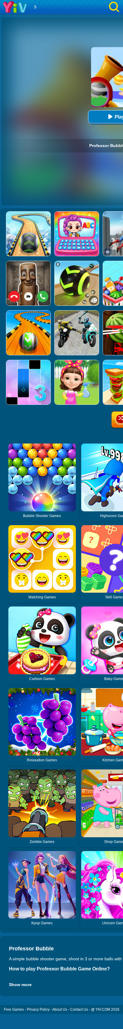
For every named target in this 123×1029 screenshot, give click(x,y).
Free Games (14, 1009)
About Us (59, 1009)
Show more (20, 984)
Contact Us (79, 1009)
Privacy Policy (38, 1009)
